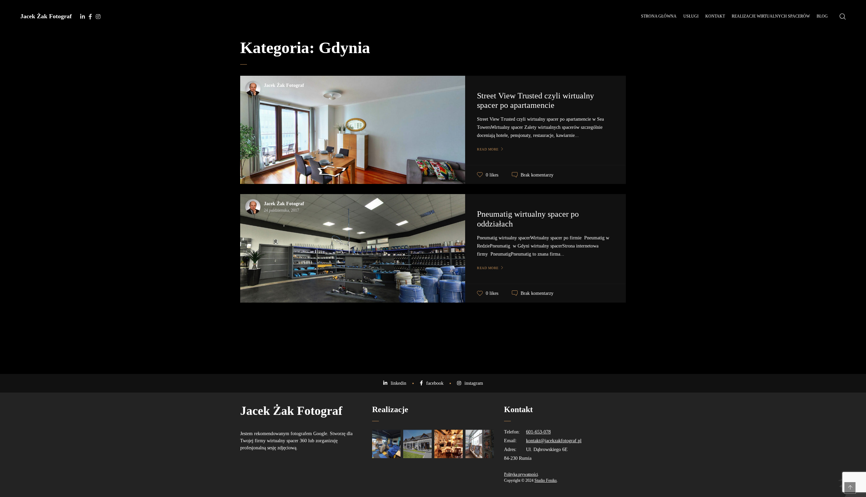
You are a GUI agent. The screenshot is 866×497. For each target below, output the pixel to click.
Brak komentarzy (537, 175)
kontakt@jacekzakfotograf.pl (554, 440)
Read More (488, 149)
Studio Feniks (545, 480)
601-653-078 (538, 431)
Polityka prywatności (521, 474)
